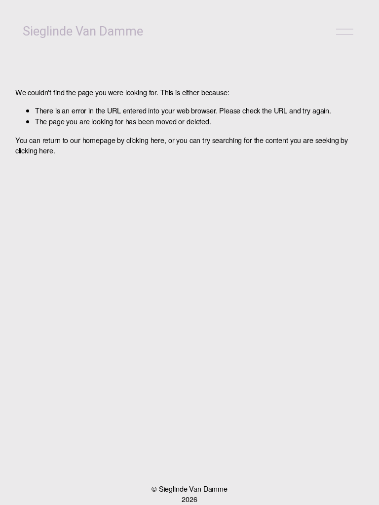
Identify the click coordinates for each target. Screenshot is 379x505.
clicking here (145, 140)
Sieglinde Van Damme (83, 31)
